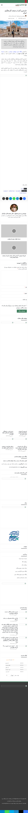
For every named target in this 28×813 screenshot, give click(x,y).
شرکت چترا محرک (23, 558)
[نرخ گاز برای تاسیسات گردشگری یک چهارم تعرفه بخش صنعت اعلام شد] (21, 441)
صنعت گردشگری (11, 190)
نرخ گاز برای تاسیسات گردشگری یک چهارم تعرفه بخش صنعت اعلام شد (21, 448)
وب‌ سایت (25, 299)
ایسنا (3, 51)
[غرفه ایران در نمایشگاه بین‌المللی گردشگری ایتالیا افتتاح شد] (7, 376)
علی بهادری (6, 190)
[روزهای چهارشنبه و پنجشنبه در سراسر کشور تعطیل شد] (7, 441)
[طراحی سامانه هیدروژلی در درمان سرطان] (23, 620)
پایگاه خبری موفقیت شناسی (15, 51)
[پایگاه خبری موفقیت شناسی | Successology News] (21, 5)
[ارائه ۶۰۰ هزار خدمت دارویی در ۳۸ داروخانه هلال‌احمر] (23, 648)
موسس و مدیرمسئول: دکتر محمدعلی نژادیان (17, 16)
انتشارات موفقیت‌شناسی (14, 476)
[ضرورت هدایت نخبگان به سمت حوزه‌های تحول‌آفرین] (23, 613)
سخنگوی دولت (18, 190)
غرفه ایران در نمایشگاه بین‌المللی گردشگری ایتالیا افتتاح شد (7, 433)
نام (26, 287)
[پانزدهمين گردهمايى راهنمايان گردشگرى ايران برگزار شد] (21, 376)
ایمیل (25, 293)
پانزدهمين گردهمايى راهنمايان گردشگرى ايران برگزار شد (23, 433)
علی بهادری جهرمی (23, 192)
